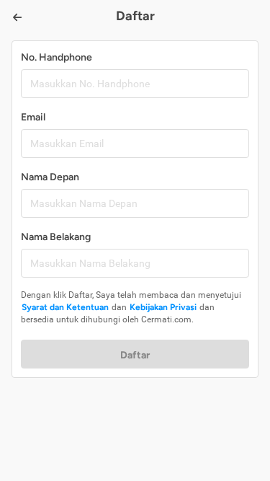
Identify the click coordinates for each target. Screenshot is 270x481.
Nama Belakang (56, 237)
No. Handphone (56, 57)
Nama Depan (50, 177)
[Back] (17, 17)
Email (33, 117)
